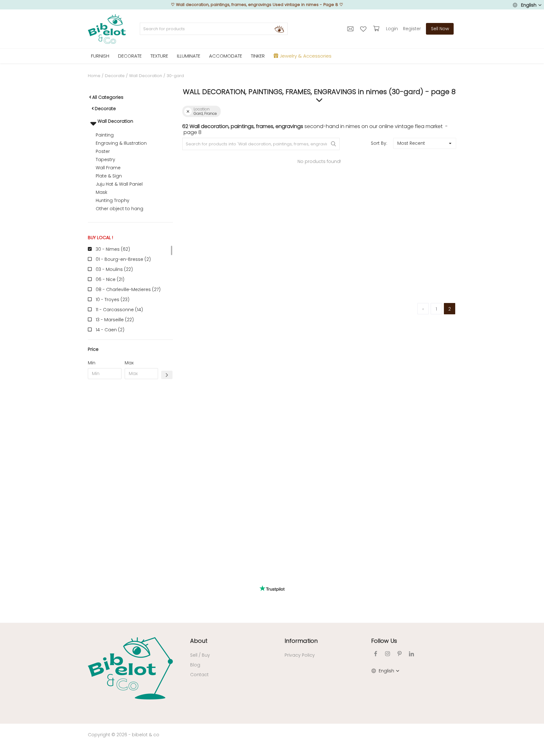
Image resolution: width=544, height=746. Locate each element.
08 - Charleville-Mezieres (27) (128, 289)
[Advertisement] (130, 479)
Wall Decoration (145, 76)
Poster (103, 151)
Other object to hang (119, 208)
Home (94, 76)
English (529, 5)
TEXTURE (159, 56)
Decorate (115, 76)
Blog (195, 665)
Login (392, 28)
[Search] (279, 29)
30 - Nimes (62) (113, 249)
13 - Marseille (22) (115, 320)
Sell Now (440, 28)
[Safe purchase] (377, 28)
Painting (105, 135)
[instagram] (387, 653)
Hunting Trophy (112, 200)
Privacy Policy (300, 655)
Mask (101, 192)
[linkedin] (411, 653)
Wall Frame (108, 168)
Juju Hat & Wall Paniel (119, 184)
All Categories (107, 97)
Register (412, 28)
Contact (199, 674)
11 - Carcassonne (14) (119, 309)
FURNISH (100, 56)
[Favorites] (364, 28)
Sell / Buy (200, 655)
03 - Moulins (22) (114, 269)
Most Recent (411, 143)
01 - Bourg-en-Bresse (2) (123, 259)
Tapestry (105, 159)
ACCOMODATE (225, 56)
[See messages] (351, 28)
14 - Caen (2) (110, 330)
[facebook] (375, 653)
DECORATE (130, 56)
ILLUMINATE (188, 56)
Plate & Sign (109, 176)
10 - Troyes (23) (112, 299)
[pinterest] (399, 653)
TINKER (258, 56)
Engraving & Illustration (121, 143)
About (198, 641)
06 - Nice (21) (110, 279)
